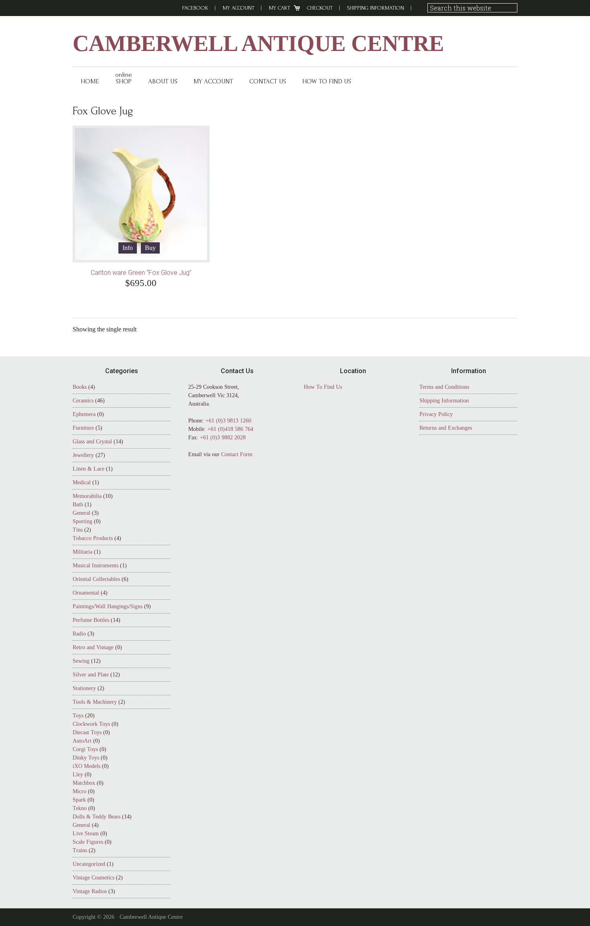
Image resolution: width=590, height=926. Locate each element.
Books (80, 387)
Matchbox (84, 783)
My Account (238, 8)
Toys (78, 716)
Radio (79, 634)
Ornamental (86, 593)
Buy (150, 247)
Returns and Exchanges (445, 428)
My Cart (279, 8)
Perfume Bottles (91, 620)
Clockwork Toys (91, 724)
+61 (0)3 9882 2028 (223, 438)
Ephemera (84, 414)
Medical (82, 482)
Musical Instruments (95, 566)
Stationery (84, 688)
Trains (80, 850)
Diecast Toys (87, 732)
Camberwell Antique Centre (258, 43)
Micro (79, 791)
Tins (78, 530)
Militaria (82, 552)
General (81, 513)
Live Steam (86, 834)
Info (127, 247)
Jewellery (83, 455)
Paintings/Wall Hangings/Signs (107, 606)
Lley (78, 775)
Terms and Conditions (444, 387)
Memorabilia (87, 496)
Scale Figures (88, 842)
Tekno (80, 808)
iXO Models (86, 766)
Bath (78, 505)
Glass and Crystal (92, 442)
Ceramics (83, 401)
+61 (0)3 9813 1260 (228, 421)
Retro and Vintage (93, 647)
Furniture (83, 428)
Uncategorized (89, 864)
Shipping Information (375, 8)
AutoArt (82, 741)
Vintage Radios (90, 891)
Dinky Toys (86, 758)
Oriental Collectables (96, 579)
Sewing (81, 661)
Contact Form (236, 454)
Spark (79, 800)
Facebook (195, 8)
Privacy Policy (436, 414)
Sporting (82, 521)
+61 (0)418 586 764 (230, 429)
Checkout (320, 8)
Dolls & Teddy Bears (96, 817)
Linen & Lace (88, 469)
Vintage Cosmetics (93, 878)
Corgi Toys (85, 749)
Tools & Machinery (95, 702)
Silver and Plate (91, 675)
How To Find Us (323, 387)
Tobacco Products (93, 538)
